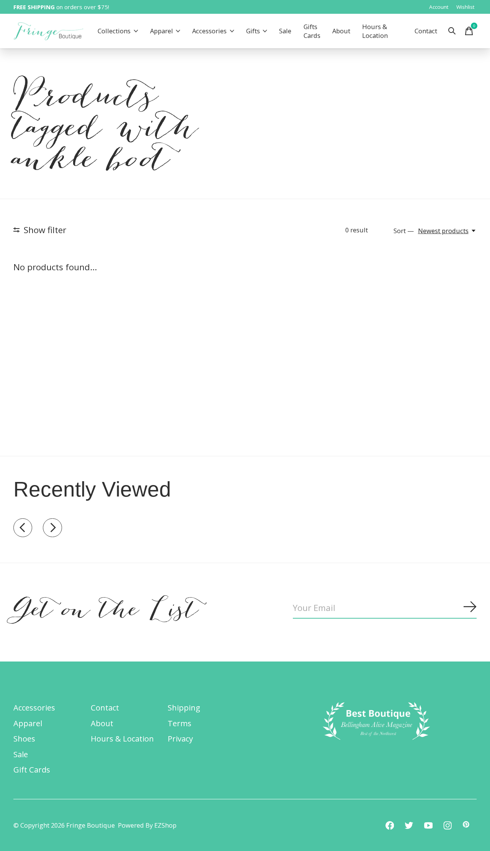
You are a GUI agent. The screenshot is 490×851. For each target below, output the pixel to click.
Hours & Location (375, 31)
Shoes (24, 738)
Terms (179, 723)
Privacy (180, 738)
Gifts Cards (312, 31)
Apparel (161, 31)
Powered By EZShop (147, 825)
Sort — (404, 230)
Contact (426, 31)
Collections (114, 31)
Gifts (253, 31)
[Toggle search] (452, 31)
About (341, 31)
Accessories (209, 31)
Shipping (184, 707)
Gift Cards (31, 769)
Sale (285, 31)
